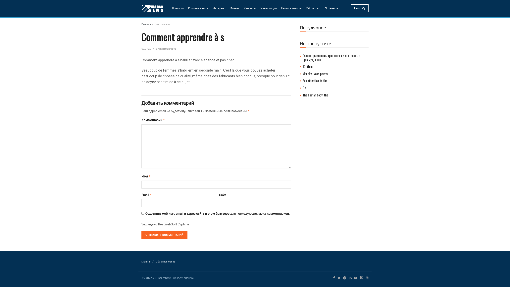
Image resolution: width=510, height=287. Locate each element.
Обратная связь (165, 261)
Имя (146, 176)
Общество (313, 8)
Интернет (219, 8)
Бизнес (235, 8)
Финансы (250, 8)
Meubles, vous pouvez (315, 73)
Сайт (222, 195)
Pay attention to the (315, 80)
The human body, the (315, 95)
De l (305, 88)
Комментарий (153, 120)
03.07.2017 (147, 48)
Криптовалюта (198, 8)
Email (146, 195)
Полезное (331, 8)
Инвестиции (268, 8)
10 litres (308, 66)
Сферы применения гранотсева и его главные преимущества (331, 57)
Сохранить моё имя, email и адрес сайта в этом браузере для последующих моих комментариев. (217, 213)
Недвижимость (291, 8)
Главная (146, 24)
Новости (178, 8)
